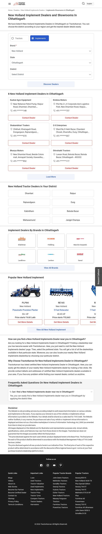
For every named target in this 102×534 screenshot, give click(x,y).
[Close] (84, 234)
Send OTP (73, 257)
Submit (51, 294)
